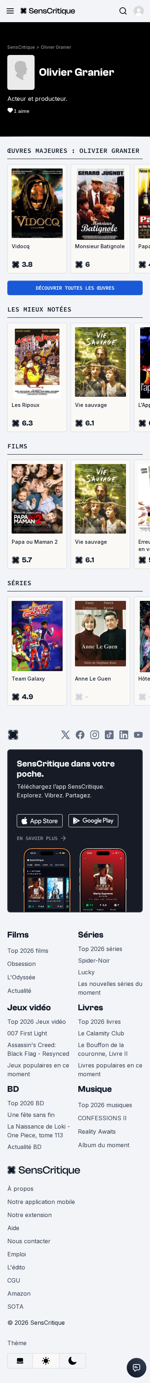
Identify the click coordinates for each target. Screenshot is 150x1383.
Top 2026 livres (99, 1021)
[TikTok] (109, 737)
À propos (20, 1188)
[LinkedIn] (123, 737)
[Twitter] (65, 737)
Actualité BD (24, 1146)
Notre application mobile (41, 1201)
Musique (95, 1089)
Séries (90, 935)
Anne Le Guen (93, 678)
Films (18, 935)
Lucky (86, 972)
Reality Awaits (97, 1131)
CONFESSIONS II (102, 1118)
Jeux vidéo (29, 1008)
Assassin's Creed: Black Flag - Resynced (38, 1049)
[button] (138, 10)
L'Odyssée (21, 977)
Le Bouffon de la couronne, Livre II (103, 1049)
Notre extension (29, 1214)
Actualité (19, 990)
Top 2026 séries (100, 948)
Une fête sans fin (31, 1114)
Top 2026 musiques (105, 1105)
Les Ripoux (25, 405)
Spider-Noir (94, 960)
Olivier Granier (56, 47)
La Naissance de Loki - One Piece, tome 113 (38, 1131)
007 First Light (27, 1033)
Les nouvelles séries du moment (110, 988)
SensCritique (21, 47)
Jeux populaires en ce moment (38, 1070)
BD (13, 1089)
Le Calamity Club (101, 1033)
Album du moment (103, 1145)
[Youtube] (138, 737)
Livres (90, 1008)
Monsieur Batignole (100, 246)
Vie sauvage (91, 405)
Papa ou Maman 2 (35, 542)
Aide (13, 1228)
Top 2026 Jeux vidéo (36, 1021)
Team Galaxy (28, 678)
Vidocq (20, 246)
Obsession (21, 963)
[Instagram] (94, 737)
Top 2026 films (27, 950)
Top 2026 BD (25, 1103)
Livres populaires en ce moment (110, 1070)
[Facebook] (80, 737)
